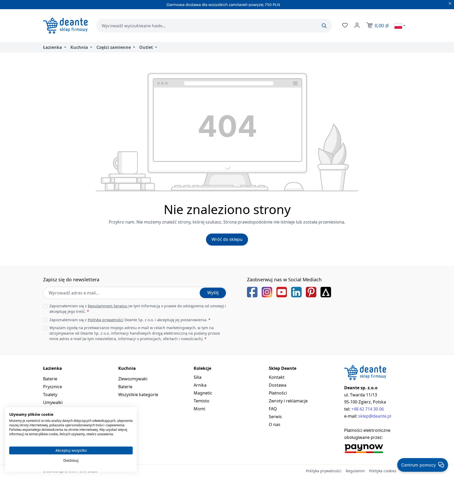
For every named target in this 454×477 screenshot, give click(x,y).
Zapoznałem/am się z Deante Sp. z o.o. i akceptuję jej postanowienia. (129, 319)
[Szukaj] (324, 26)
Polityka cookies (382, 470)
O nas (274, 424)
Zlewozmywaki (132, 379)
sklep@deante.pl (374, 416)
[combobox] (214, 26)
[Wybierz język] (400, 26)
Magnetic (203, 393)
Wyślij (213, 292)
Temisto (201, 401)
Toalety (50, 394)
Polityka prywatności (324, 470)
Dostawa (277, 385)
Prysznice (52, 387)
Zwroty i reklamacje (288, 401)
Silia (198, 377)
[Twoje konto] (356, 25)
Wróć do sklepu (227, 239)
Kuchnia (127, 368)
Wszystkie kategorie (138, 394)
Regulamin (355, 470)
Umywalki (53, 402)
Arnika (200, 385)
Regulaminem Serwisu (107, 306)
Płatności (278, 393)
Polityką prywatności (105, 320)
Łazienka (52, 368)
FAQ (273, 409)
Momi (199, 409)
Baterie (50, 379)
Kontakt (277, 377)
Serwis (275, 416)
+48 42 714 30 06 (367, 409)
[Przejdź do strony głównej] (65, 26)
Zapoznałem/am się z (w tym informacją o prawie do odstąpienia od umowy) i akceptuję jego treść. (137, 308)
